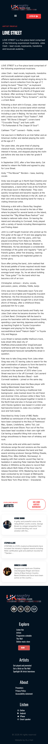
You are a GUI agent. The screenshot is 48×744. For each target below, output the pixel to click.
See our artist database (36, 504)
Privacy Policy (21, 691)
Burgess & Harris (20, 565)
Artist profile (9, 26)
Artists (18, 632)
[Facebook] (14, 609)
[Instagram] (27, 609)
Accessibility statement (24, 693)
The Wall (19, 638)
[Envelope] (34, 609)
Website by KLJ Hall (24, 740)
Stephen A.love (10, 543)
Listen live (20, 629)
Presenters (19, 688)
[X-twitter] (21, 609)
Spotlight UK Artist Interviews (24, 671)
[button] (15, 16)
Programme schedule (24, 635)
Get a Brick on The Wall (21, 668)
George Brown (19, 518)
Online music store (23, 641)
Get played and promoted (22, 665)
